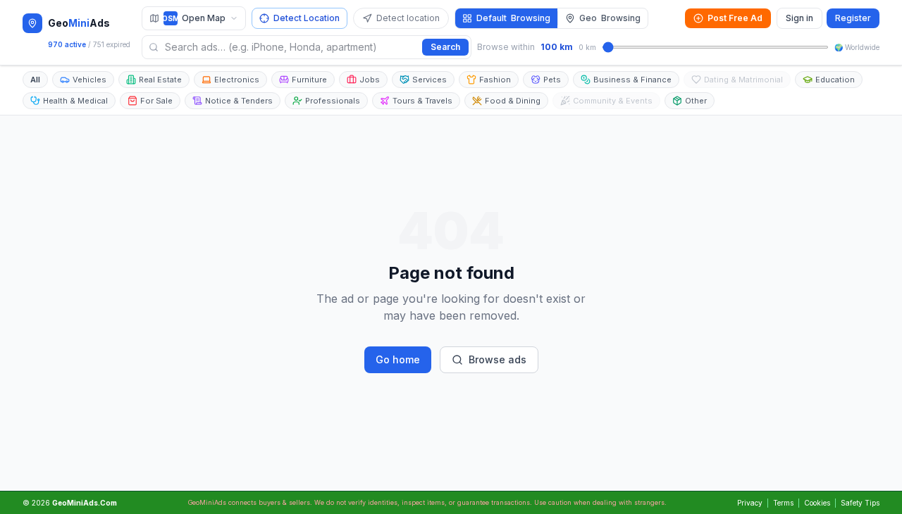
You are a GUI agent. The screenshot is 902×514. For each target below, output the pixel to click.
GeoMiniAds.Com (84, 503)
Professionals (332, 101)
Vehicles (89, 79)
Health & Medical (75, 101)
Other (696, 101)
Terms (783, 503)
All (35, 79)
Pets (552, 79)
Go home (398, 359)
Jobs (369, 79)
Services (429, 79)
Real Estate (160, 79)
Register (853, 18)
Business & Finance (632, 79)
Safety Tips (860, 503)
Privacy (749, 503)
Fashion (495, 79)
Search (445, 47)
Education (835, 79)
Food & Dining (512, 101)
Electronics (236, 79)
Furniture (309, 79)
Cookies (817, 503)
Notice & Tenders (239, 101)
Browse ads (497, 359)
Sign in (799, 18)
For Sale (156, 101)
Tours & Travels (422, 101)
